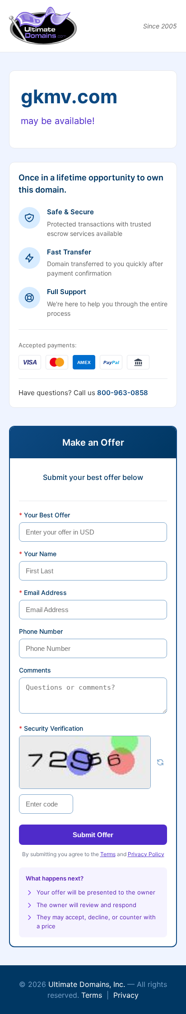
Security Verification (51, 728)
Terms (108, 854)
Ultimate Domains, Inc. (86, 984)
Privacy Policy (146, 854)
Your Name (37, 554)
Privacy (126, 995)
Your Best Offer (44, 515)
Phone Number (41, 631)
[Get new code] (160, 762)
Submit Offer (93, 835)
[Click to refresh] (85, 762)
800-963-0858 (122, 392)
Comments (35, 670)
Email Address (43, 592)
